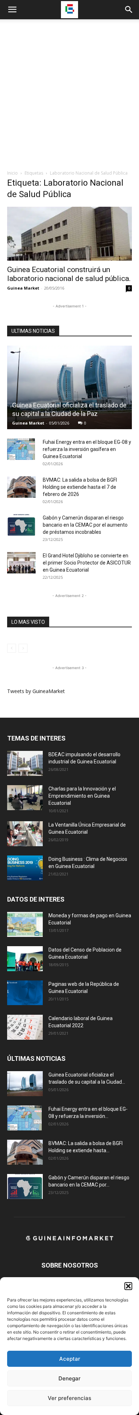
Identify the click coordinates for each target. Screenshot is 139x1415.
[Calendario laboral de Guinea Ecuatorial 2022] (25, 1027)
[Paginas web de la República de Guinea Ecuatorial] (25, 992)
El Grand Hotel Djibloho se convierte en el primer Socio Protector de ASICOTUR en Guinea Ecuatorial (87, 563)
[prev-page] (11, 648)
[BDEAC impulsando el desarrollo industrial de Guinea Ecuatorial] (25, 763)
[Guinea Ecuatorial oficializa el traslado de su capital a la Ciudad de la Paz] (69, 387)
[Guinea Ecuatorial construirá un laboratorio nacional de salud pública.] (69, 234)
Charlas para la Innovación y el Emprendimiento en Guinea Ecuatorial (82, 796)
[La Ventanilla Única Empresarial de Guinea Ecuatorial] (25, 833)
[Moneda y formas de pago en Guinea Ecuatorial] (25, 924)
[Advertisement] (69, 96)
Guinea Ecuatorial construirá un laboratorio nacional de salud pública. (69, 274)
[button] (128, 1286)
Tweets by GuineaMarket (36, 691)
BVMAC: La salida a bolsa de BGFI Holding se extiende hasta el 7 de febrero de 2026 (80, 487)
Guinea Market (23, 288)
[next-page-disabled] (23, 648)
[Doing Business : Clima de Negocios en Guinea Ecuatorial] (25, 867)
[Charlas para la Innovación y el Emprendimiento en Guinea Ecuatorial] (25, 797)
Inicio (12, 173)
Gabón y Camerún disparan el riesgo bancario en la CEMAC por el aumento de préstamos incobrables (85, 525)
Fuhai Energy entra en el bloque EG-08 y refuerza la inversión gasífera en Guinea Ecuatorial (87, 449)
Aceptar (69, 1358)
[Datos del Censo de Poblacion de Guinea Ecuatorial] (25, 958)
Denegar (69, 1378)
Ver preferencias (69, 1398)
